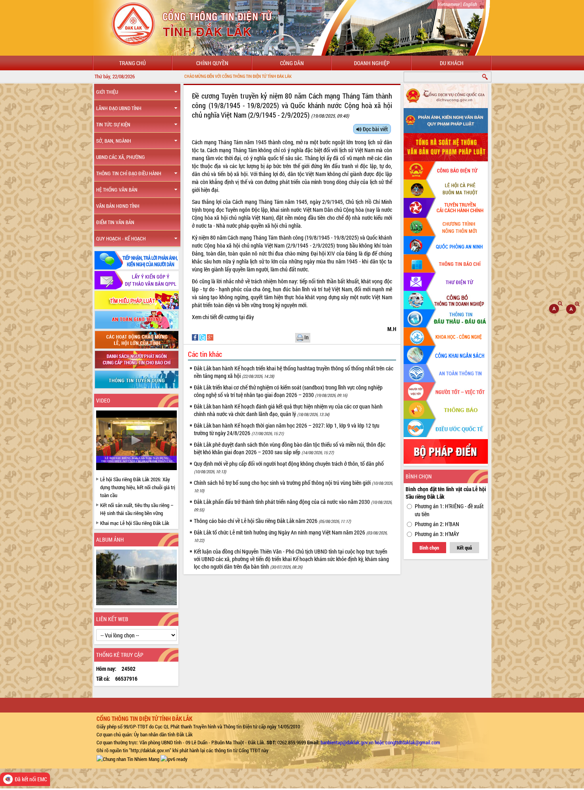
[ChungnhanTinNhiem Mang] (128, 758)
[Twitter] (203, 337)
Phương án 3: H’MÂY (437, 534)
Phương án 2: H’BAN (437, 524)
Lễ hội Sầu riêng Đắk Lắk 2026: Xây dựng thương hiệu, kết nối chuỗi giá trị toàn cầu (137, 487)
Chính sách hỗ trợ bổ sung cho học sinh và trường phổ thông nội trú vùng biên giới (293, 486)
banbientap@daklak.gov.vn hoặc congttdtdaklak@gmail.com (380, 742)
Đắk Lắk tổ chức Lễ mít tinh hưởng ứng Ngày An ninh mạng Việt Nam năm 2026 (290, 536)
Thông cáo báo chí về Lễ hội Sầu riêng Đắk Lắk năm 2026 (272, 521)
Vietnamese (448, 4)
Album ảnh (110, 539)
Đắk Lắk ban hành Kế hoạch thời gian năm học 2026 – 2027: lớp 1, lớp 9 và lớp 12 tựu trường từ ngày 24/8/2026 (286, 429)
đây (250, 317)
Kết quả (464, 547)
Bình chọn (429, 547)
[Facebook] (195, 337)
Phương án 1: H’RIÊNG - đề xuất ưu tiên (449, 510)
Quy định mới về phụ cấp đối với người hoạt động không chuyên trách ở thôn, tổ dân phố (289, 467)
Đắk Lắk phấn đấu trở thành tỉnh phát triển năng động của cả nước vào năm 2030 (293, 505)
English (470, 4)
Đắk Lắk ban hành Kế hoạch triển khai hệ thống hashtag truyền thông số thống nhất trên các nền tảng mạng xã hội (293, 372)
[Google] (210, 337)
